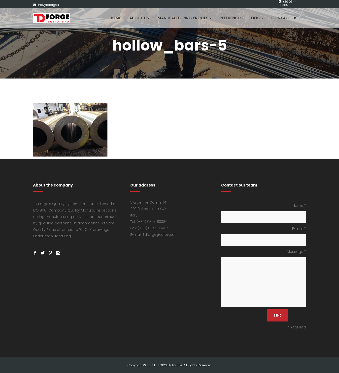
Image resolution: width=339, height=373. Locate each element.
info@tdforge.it (48, 5)
